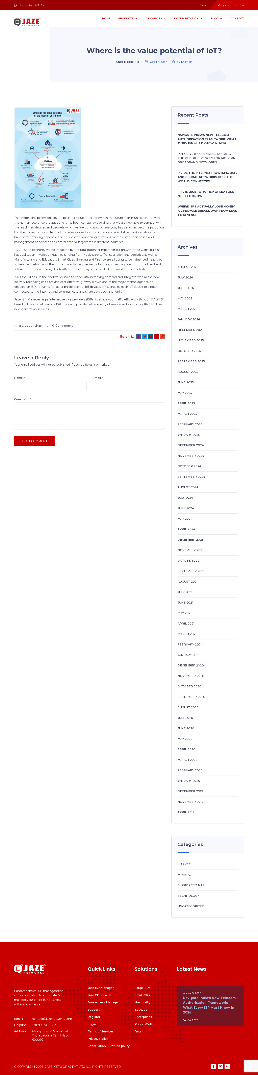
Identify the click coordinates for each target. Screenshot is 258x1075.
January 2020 (189, 781)
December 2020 (191, 665)
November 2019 (190, 802)
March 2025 (187, 414)
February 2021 (190, 644)
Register (224, 5)
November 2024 (191, 456)
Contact (237, 18)
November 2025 (191, 340)
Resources (154, 18)
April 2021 (186, 623)
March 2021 (187, 634)
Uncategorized (127, 62)
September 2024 (191, 477)
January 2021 (188, 655)
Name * (19, 378)
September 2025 (191, 361)
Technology (188, 896)
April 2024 (186, 529)
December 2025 (190, 330)
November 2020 (191, 676)
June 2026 (186, 288)
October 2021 (189, 560)
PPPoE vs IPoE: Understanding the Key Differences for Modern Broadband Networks (206, 158)
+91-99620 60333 (31, 5)
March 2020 (188, 760)
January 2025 (189, 435)
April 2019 (186, 812)
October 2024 (189, 466)
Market (184, 864)
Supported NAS (191, 885)
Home (106, 18)
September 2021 (191, 571)
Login (240, 5)
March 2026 (187, 309)
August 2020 (188, 707)
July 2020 (185, 718)
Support (206, 5)
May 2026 (185, 298)
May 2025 (185, 393)
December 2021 (190, 539)
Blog (214, 18)
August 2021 (188, 581)
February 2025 (190, 424)
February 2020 (190, 770)
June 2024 (186, 508)
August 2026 (188, 267)
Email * (98, 378)
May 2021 (185, 613)
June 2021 (185, 602)
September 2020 (191, 697)
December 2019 (190, 791)
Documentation (186, 18)
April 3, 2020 (158, 62)
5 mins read (184, 62)
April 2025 (186, 403)
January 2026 (189, 319)
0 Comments (62, 325)
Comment (22, 399)
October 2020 (189, 686)
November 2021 (190, 550)
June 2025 (186, 382)
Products (125, 18)
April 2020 (186, 749)
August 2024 (188, 487)
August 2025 (188, 372)
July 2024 (185, 497)
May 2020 (185, 739)
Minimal (184, 875)
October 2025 (189, 351)
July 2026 (185, 277)
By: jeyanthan (30, 325)
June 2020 (186, 728)
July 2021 (185, 592)
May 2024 (185, 518)
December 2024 (191, 445)
